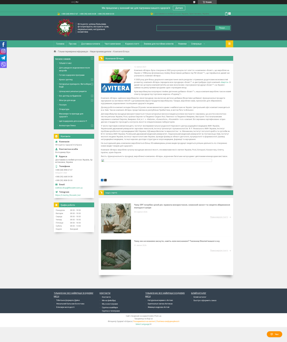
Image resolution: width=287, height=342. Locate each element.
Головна (60, 44)
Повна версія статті (219, 217)
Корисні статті (132, 44)
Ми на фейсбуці (109, 300)
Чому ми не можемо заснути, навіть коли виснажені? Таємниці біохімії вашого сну (177, 241)
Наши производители (100, 51)
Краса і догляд (65, 79)
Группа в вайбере (110, 307)
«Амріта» (224, 82)
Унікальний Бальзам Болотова (70, 304)
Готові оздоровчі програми (71, 75)
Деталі (179, 8)
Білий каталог (200, 297)
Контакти (106, 297)
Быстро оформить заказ (205, 300)
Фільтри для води (67, 100)
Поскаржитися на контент (144, 321)
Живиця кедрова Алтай (158, 307)
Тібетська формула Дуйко (68, 300)
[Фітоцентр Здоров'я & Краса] (65, 28)
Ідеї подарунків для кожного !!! (73, 121)
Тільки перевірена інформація (73, 51)
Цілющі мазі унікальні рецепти (73, 91)
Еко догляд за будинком (70, 96)
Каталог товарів (63, 59)
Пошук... (223, 28)
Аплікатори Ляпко (67, 125)
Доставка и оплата (90, 44)
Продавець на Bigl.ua (144, 319)
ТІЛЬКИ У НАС (65, 63)
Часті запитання (113, 44)
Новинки (182, 44)
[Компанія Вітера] (116, 81)
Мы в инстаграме (110, 304)
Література (64, 109)
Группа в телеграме (111, 311)
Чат (277, 334)
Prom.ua (157, 316)
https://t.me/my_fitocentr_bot (68, 195)
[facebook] (102, 181)
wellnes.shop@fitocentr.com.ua (69, 188)
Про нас (73, 44)
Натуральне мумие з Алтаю (160, 300)
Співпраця (196, 44)
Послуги (63, 105)
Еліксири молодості (65, 307)
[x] (105, 181)
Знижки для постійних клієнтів (159, 44)
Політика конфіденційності (168, 321)
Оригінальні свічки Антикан (160, 304)
